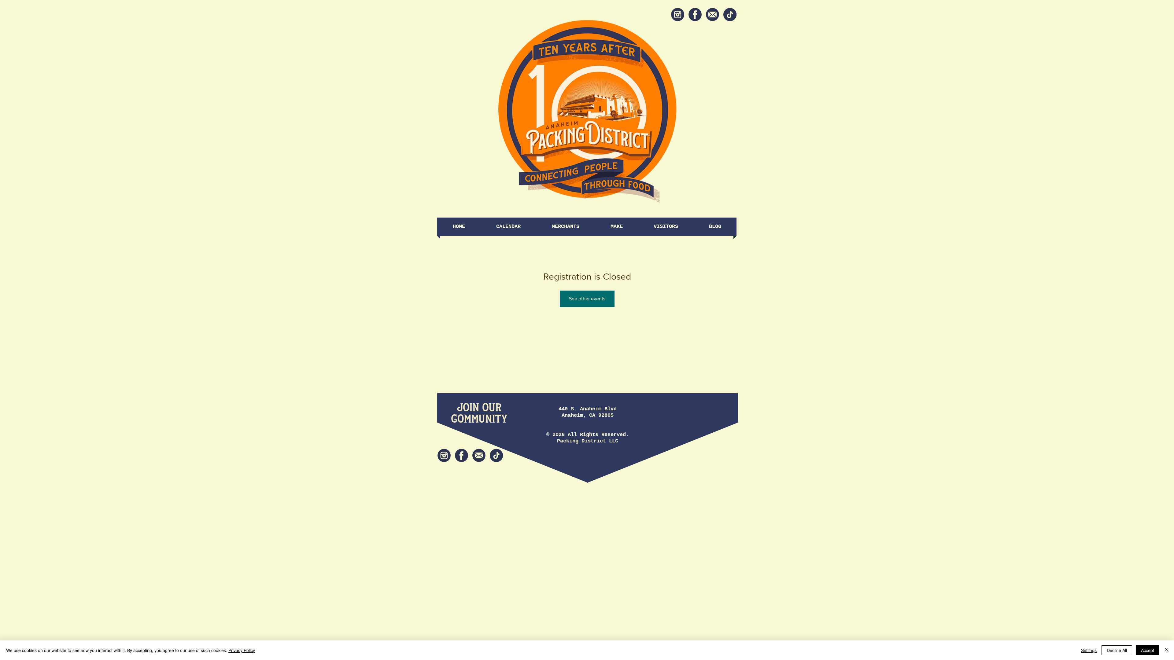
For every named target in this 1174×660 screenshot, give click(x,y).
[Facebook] (695, 14)
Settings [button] (1089, 650)
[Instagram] (677, 14)
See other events (587, 298)
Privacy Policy (241, 650)
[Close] (1166, 650)
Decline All (1117, 650)
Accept (1147, 650)
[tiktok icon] (730, 14)
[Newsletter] (712, 14)
